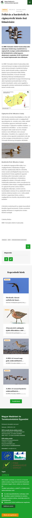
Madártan (5, 9)
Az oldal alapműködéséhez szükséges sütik (16, 494)
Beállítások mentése (8, 506)
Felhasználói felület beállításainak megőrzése (17, 502)
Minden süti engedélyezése (10, 515)
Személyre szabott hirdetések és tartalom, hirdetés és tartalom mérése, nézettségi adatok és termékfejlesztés (15, 498)
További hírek (16, 401)
